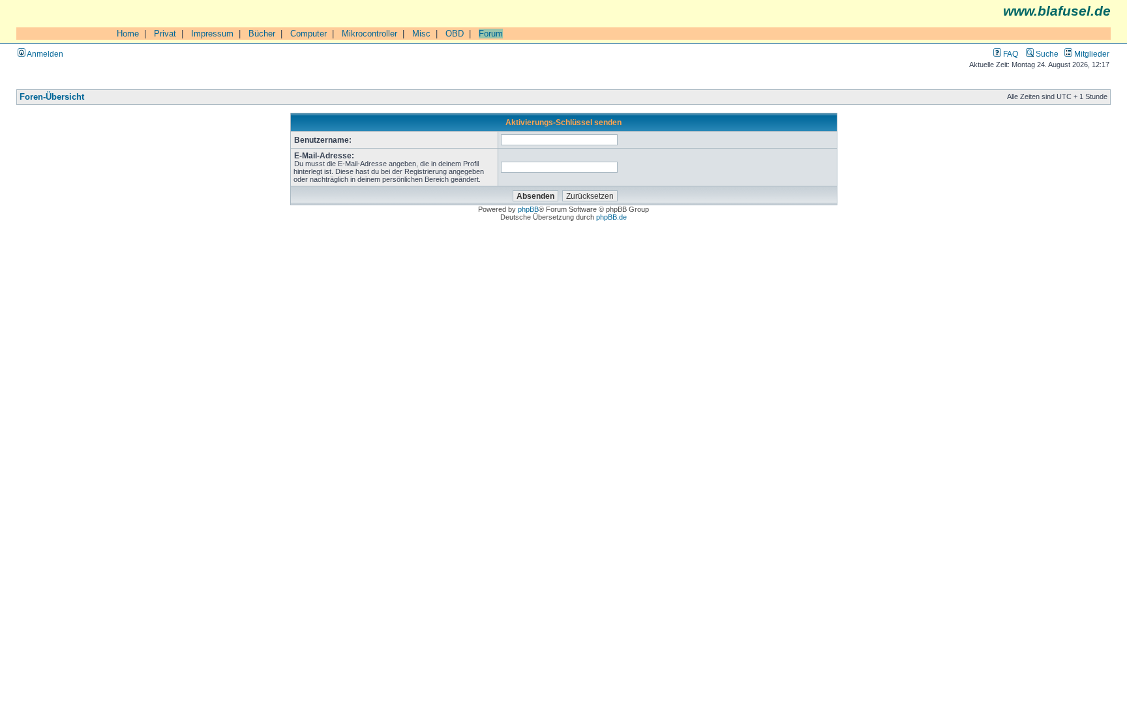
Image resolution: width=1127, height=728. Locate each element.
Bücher (261, 33)
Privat (165, 33)
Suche (1046, 54)
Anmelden (44, 54)
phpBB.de (611, 217)
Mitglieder (1090, 54)
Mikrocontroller (369, 33)
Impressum (212, 33)
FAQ (1009, 54)
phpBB (528, 209)
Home (128, 33)
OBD (454, 33)
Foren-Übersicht (52, 97)
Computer (308, 33)
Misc (421, 33)
